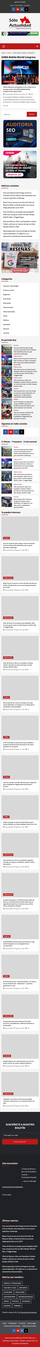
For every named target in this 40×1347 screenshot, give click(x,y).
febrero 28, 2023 (20, 94)
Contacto (27, 5)
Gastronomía (8, 307)
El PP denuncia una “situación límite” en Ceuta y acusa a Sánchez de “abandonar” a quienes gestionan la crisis (19, 984)
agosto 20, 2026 (20, 789)
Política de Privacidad (12, 1326)
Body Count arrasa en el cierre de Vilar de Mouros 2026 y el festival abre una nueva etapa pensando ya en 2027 (18, 205)
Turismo (6, 333)
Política (6, 320)
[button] (3, 46)
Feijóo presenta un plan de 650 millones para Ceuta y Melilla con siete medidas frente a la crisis (20, 823)
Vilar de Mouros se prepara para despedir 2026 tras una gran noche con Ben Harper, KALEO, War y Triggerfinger (19, 214)
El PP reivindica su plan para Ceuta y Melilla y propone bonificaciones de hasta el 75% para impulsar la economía (24, 405)
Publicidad (18, 5)
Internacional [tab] (31, 441)
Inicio (12, 5)
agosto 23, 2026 (20, 550)
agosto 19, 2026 (20, 909)
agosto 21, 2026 (20, 670)
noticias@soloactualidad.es (12, 1187)
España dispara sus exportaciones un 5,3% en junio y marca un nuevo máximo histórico (18, 1062)
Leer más (5, 105)
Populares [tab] (17, 441)
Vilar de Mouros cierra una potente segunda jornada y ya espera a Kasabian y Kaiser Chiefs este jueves (18, 862)
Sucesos (6, 329)
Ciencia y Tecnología (10, 82)
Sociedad (6, 324)
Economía (7, 299)
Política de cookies (29, 1326)
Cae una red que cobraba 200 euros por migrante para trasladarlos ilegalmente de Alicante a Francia (23, 416)
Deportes (6, 294)
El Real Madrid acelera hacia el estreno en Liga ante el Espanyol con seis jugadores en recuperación (19, 944)
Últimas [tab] (6, 441)
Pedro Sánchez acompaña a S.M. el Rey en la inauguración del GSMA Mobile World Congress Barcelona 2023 (19, 89)
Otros (5, 316)
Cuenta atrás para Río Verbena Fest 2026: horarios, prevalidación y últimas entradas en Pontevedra (18, 1023)
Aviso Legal (31, 1323)
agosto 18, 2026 (20, 1106)
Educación (7, 303)
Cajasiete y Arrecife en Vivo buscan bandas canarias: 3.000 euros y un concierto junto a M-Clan (19, 1101)
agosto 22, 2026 (20, 630)
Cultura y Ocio (8, 290)
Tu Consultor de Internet (27, 1312)
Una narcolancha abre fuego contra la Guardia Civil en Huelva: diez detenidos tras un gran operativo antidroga (19, 195)
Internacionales (9, 312)
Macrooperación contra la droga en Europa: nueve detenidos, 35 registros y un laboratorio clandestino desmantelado (19, 233)
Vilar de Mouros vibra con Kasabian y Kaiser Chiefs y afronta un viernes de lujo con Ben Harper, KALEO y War (19, 224)
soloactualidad (9, 94)
